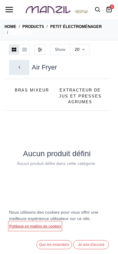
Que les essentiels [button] (54, 245)
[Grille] (14, 49)
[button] (106, 94)
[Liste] (24, 49)
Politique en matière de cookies (35, 226)
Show (60, 49)
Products (33, 26)
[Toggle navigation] (9, 9)
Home (10, 26)
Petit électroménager (76, 26)
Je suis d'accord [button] (91, 245)
